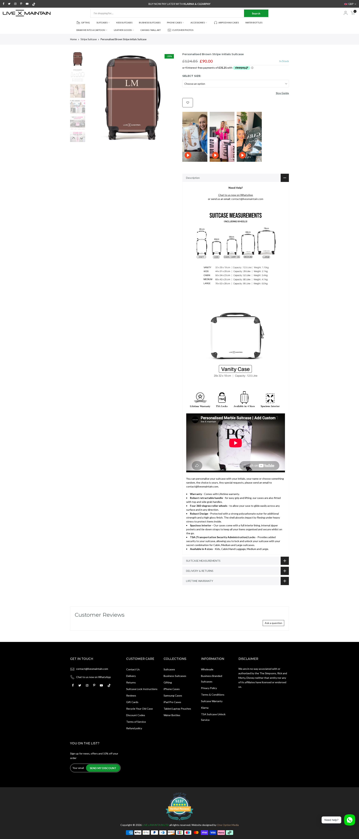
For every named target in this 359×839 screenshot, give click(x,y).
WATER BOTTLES (253, 22)
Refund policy (134, 728)
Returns (131, 682)
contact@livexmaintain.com (247, 198)
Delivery (131, 675)
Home (73, 39)
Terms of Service (136, 721)
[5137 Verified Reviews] (179, 821)
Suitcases (169, 669)
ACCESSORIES (198, 22)
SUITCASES (102, 22)
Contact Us (133, 669)
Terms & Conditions (212, 694)
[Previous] (93, 97)
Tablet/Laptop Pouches (177, 708)
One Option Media (228, 824)
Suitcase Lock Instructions (141, 689)
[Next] (170, 97)
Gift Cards (132, 702)
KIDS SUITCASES (124, 22)
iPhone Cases (172, 689)
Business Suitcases (175, 675)
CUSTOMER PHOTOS (182, 30)
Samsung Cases (173, 695)
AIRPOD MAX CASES (228, 22)
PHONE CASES (174, 22)
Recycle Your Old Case (139, 708)
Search (256, 13)
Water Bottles (172, 715)
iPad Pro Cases (172, 702)
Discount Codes (135, 715)
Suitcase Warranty (212, 701)
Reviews (131, 695)
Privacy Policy (209, 688)
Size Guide (282, 93)
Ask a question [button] (273, 623)
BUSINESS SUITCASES (149, 22)
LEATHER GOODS (123, 30)
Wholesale (207, 669)
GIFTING (85, 22)
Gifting (168, 682)
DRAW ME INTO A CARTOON (90, 30)
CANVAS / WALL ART (150, 30)
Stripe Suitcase (89, 39)
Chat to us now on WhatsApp (93, 677)
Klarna (204, 707)
